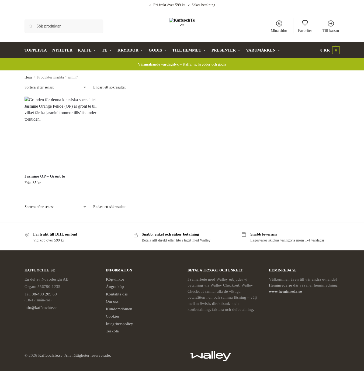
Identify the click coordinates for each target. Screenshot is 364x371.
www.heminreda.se (286, 291)
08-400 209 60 (44, 294)
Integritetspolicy (119, 324)
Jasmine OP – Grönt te (45, 176)
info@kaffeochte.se (41, 307)
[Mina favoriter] (89, 105)
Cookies (113, 316)
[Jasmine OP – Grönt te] (61, 133)
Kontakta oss (117, 294)
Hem (28, 77)
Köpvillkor (115, 279)
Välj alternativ (61, 194)
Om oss (112, 301)
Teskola (112, 331)
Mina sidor (279, 31)
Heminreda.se (280, 285)
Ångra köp (115, 286)
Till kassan (331, 31)
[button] (330, 50)
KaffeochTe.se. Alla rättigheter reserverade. (74, 355)
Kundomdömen (119, 309)
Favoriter (305, 31)
